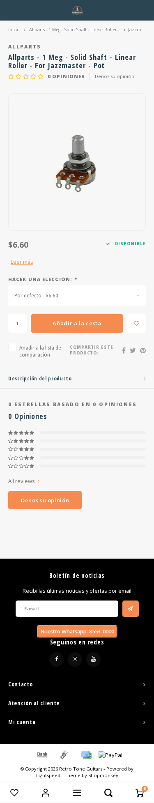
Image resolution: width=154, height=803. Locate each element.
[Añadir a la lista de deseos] (136, 323)
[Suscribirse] (130, 609)
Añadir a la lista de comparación (40, 351)
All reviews (21, 481)
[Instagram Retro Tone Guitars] (75, 659)
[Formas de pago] (42, 754)
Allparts (24, 46)
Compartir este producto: (92, 350)
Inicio (14, 29)
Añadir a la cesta (77, 323)
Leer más (22, 261)
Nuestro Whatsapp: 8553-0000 (77, 631)
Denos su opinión (114, 76)
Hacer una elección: (42, 279)
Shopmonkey (103, 775)
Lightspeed (48, 775)
